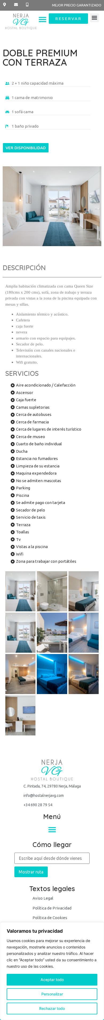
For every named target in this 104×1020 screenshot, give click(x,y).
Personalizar (52, 994)
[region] (52, 971)
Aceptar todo (52, 979)
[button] (43, 19)
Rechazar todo (52, 1008)
